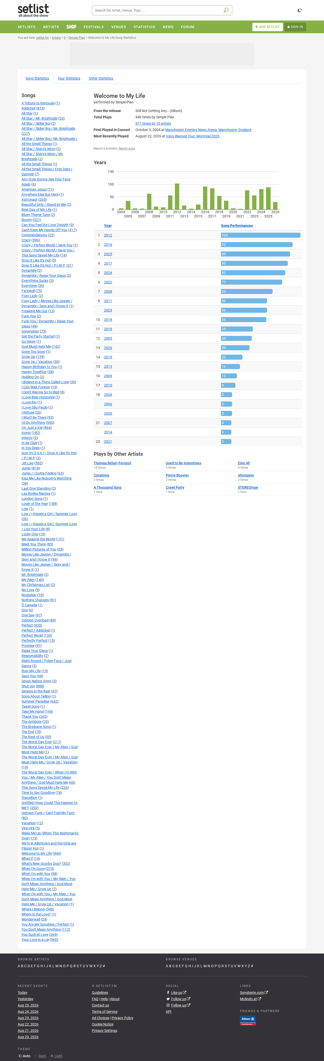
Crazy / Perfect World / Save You (47, 245)
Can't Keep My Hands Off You (44, 230)
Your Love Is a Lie (35, 940)
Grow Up (28, 357)
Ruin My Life (31, 671)
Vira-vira (28, 828)
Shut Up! (28, 686)
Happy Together (34, 372)
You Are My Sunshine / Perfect (45, 924)
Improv (27, 438)
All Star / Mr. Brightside (39, 118)
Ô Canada (29, 605)
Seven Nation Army (36, 681)
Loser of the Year (35, 504)
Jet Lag (27, 463)
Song (37, 78)
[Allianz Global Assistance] (248, 1020)
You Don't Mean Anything (41, 929)
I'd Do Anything (33, 422)
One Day (28, 615)
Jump (26, 468)
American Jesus (34, 189)
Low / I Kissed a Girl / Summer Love (49, 514)
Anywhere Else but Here (40, 194)
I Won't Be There (34, 417)
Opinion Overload (35, 620)
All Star (27, 113)
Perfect (27, 625)
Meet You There (34, 544)
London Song (32, 499)
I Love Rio (29, 402)
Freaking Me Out (34, 311)
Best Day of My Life (37, 210)
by (153, 123)
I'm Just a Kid (32, 428)
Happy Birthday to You (39, 367)
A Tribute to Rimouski (38, 103)
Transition (29, 798)
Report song (127, 148)
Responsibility (32, 656)
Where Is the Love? (36, 914)
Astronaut (29, 199)
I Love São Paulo (35, 407)
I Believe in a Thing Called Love (45, 382)
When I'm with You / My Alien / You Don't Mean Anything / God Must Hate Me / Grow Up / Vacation (48, 899)
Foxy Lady (30, 296)
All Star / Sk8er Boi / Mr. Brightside (48, 128)
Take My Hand (33, 711)
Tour (69, 78)
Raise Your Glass (35, 651)
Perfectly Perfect (35, 640)
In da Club (29, 443)
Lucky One (30, 534)
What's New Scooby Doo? (41, 864)
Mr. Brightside (32, 575)
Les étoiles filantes (36, 493)
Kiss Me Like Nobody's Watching (47, 478)
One (25, 610)
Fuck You (29, 316)
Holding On (30, 377)
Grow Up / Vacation (37, 362)
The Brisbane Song (36, 727)
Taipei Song (30, 706)
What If (27, 858)
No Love (28, 590)
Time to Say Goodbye (38, 793)
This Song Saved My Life (40, 787)
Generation (30, 331)
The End (28, 732)
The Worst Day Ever (37, 742)
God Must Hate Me (36, 346)
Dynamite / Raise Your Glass (44, 275)
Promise (28, 646)
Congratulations (34, 235)
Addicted (28, 108)
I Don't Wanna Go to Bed (40, 392)
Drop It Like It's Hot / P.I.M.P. (44, 265)
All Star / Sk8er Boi (36, 123)
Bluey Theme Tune (36, 215)
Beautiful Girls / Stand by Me (44, 205)
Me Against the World (38, 539)
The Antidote (32, 722)
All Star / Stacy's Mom (38, 149)
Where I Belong (33, 909)
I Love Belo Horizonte (38, 397)
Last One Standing (36, 488)
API (168, 1012)
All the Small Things (37, 164)
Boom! (27, 220)
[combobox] (162, 10)
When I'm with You (36, 874)
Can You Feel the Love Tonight (45, 225)
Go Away (29, 341)
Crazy (26, 240)
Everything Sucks (35, 281)
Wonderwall (31, 919)
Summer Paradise (35, 701)
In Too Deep (31, 448)
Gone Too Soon (33, 352)
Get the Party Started (38, 336)
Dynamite (29, 270)
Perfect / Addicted (36, 630)
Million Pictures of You (39, 549)
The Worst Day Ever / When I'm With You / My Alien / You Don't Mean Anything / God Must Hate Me (49, 777)
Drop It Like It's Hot (36, 260)
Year (108, 226)
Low (25, 509)
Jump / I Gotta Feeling (39, 473)
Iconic (26, 433)
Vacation (29, 823)
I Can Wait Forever (36, 387)
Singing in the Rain (36, 691)
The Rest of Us (33, 737)
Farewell (28, 291)
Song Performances (237, 226)
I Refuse (28, 412)
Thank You (30, 717)
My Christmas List (36, 585)
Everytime (29, 286)
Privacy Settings (104, 1031)
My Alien (28, 580)
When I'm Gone (33, 869)
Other (101, 78)
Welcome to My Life (37, 853)
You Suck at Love (35, 934)
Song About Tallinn (36, 696)
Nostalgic (29, 595)
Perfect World (32, 635)
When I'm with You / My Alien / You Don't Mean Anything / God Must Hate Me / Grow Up (48, 884)
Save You (29, 676)
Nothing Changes (35, 600)
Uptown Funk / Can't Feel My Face (48, 813)
